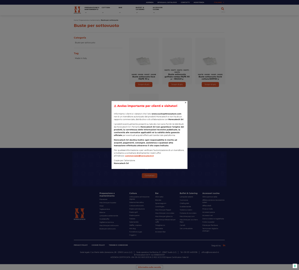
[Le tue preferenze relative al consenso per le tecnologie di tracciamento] (295, 266)
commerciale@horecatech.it (139, 156)
